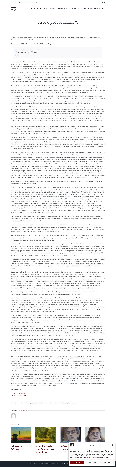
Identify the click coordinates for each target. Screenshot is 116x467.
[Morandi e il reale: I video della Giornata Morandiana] (45, 428)
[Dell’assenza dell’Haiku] (21, 428)
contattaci (106, 457)
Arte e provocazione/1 (20, 393)
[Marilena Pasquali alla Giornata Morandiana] (95, 428)
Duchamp (57, 403)
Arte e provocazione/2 (20, 395)
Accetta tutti (77, 462)
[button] (113, 445)
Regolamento (67, 463)
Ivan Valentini (15, 403)
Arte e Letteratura (37, 403)
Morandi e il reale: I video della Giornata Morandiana (44, 449)
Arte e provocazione (49, 403)
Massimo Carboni (72, 403)
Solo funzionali (92, 462)
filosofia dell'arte (63, 403)
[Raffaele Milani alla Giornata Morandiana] (70, 428)
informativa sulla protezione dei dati (92, 457)
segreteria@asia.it (36, 2)
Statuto (61, 463)
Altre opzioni (107, 462)
